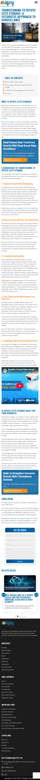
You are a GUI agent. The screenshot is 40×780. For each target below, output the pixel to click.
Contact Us (5, 742)
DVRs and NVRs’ (9, 124)
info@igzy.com (9, 767)
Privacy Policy (6, 751)
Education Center (7, 692)
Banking (4, 647)
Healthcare (5, 659)
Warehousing (6, 650)
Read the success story (13, 160)
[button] (15, 616)
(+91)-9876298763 (10, 771)
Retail (3, 656)
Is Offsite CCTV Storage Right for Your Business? (19, 90)
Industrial (5, 661)
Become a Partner (7, 712)
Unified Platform (7, 714)
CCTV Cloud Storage (8, 725)
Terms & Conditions (8, 748)
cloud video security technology (19, 518)
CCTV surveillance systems (13, 122)
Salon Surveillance (8, 684)
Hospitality (5, 664)
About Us (4, 740)
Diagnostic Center (7, 698)
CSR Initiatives (6, 720)
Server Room (6, 687)
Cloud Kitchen (6, 689)
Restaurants (6, 653)
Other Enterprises (7, 670)
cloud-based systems (24, 361)
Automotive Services (8, 695)
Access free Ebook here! (13, 491)
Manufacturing (6, 667)
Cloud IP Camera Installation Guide (13, 728)
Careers (4, 745)
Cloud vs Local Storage (9, 717)
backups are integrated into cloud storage (22, 208)
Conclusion (8, 93)
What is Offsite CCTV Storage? (14, 82)
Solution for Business (8, 709)
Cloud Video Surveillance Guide (12, 723)
